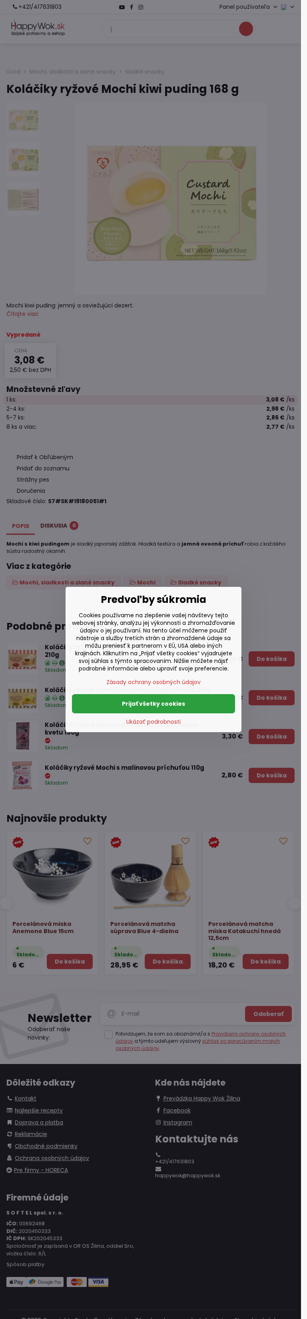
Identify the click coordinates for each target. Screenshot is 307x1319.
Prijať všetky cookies (153, 704)
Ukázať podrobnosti (153, 722)
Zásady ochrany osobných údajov (153, 682)
